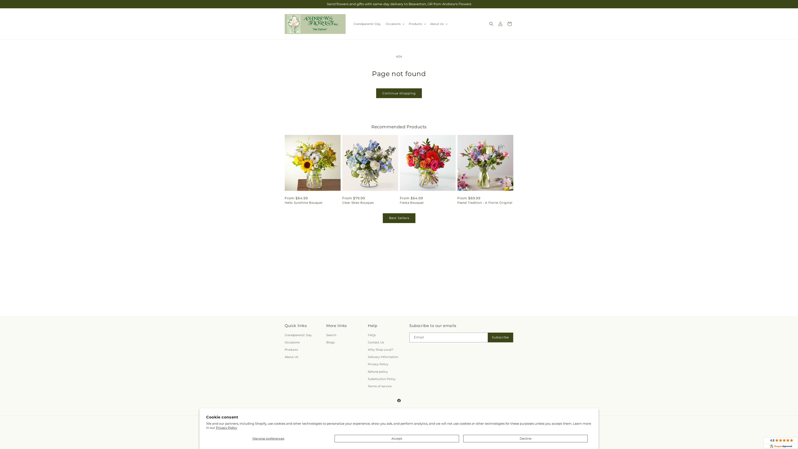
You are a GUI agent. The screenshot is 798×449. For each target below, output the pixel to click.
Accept (397, 438)
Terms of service (380, 386)
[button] (394, 24)
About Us (291, 357)
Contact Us (376, 342)
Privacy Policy (226, 428)
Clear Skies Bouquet (358, 203)
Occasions (292, 342)
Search (331, 335)
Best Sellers (399, 218)
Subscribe (500, 337)
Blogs (330, 342)
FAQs (372, 335)
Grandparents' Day (298, 335)
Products (291, 350)
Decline (525, 438)
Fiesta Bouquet (412, 203)
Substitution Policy (382, 379)
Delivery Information (383, 357)
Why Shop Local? (380, 350)
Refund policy (378, 372)
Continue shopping (399, 93)
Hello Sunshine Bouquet (304, 203)
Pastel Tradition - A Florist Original (484, 203)
